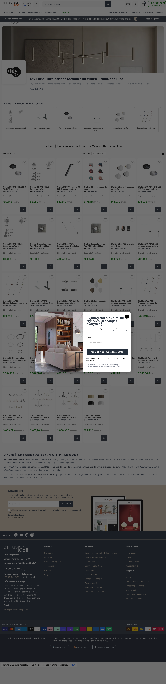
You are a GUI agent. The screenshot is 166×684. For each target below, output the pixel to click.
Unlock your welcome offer (107, 352)
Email (89, 337)
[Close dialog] (127, 316)
